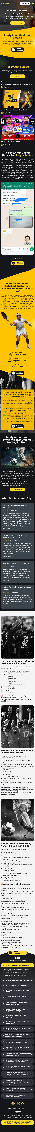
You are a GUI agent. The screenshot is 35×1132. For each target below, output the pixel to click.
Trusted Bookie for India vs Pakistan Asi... (16, 84)
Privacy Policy (14, 1117)
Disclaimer (22, 1117)
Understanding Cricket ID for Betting (15, 110)
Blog (28, 1117)
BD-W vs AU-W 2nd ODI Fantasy (13, 142)
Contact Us (13, 1116)
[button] (10, 258)
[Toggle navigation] (33, 3)
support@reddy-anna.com (17, 1109)
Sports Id (20, 1116)
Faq (31, 1117)
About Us (6, 1116)
